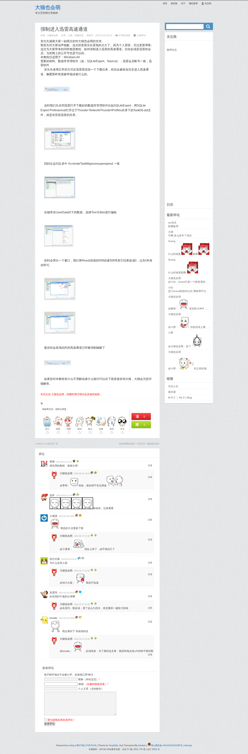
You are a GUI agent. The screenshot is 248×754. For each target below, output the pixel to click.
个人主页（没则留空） (91, 688)
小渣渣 (53, 516)
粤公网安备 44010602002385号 (166, 745)
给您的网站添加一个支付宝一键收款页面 (138, 443)
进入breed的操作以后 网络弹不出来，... (190, 291)
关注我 (206, 3)
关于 (183, 3)
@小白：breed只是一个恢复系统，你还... (191, 281)
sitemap (188, 745)
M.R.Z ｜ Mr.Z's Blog (180, 397)
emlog (71, 745)
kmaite (53, 617)
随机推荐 (193, 3)
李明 (52, 461)
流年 (52, 495)
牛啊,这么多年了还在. (180, 235)
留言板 (174, 3)
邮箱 (93, 684)
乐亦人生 (173, 386)
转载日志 (79, 35)
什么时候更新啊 (183, 254)
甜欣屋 (172, 391)
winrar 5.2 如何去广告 (47, 443)
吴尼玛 (53, 592)
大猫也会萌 (47, 7)
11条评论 (141, 35)
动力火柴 (55, 558)
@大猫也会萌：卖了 (179, 346)
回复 (150, 465)
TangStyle (113, 745)
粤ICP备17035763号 (86, 745)
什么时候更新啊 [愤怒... (193, 272)
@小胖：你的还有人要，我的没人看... (195, 327)
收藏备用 (173, 226)
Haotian (142, 745)
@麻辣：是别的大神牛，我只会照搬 (194, 308)
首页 (165, 3)
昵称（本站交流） (88, 679)
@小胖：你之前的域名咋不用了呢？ (196, 368)
